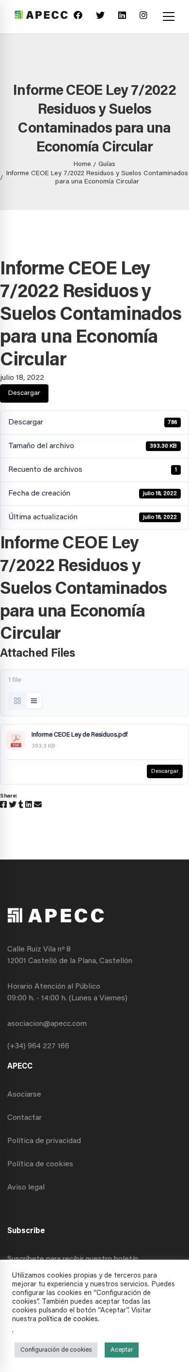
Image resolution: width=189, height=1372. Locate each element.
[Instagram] (143, 16)
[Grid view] (17, 701)
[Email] (38, 805)
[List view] (34, 701)
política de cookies (68, 1319)
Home (82, 164)
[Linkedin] (122, 16)
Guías (106, 164)
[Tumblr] (20, 805)
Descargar (24, 393)
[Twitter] (100, 16)
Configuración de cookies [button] (56, 1350)
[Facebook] (78, 16)
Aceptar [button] (121, 1350)
